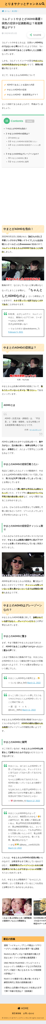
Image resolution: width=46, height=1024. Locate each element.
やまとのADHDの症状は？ (18, 134)
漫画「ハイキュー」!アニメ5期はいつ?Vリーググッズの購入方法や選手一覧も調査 (23, 947)
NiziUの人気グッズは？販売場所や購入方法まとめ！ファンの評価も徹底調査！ (22, 956)
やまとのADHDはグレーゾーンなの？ (22, 154)
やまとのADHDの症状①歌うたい (22, 141)
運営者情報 (16, 1013)
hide (30, 121)
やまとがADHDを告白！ (16, 129)
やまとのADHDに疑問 (18, 162)
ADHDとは (13, 138)
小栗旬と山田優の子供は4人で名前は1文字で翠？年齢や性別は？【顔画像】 (22, 989)
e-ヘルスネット (35, 430)
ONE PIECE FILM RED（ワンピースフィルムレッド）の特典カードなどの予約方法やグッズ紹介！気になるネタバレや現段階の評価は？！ (22, 968)
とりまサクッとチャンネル (23, 4)
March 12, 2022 (33, 801)
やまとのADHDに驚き (18, 158)
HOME (24, 1008)
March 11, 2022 (34, 683)
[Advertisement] (23, 195)
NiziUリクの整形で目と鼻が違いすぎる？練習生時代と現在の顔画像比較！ (22, 980)
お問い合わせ (28, 1013)
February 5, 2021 (15, 332)
